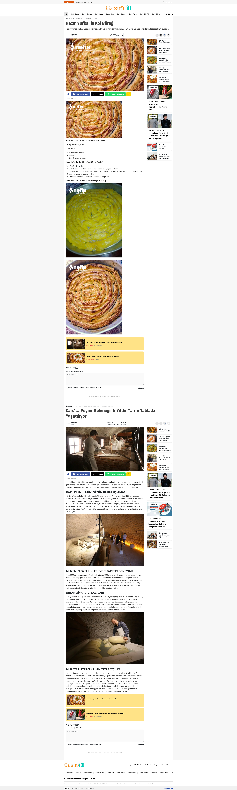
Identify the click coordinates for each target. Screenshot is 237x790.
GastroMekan (156, 14)
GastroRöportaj (121, 772)
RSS (67, 788)
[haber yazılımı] (169, 788)
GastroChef (110, 772)
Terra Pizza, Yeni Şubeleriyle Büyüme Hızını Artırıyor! (164, 545)
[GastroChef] (159, 121)
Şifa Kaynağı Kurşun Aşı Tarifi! (164, 42)
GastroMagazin (87, 14)
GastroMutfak (144, 14)
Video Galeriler (88, 2)
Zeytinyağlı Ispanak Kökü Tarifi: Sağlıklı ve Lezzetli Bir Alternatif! (164, 60)
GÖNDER (141, 388)
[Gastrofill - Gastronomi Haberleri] (74, 765)
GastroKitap (110, 14)
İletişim (165, 2)
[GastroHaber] (159, 92)
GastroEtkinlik (121, 14)
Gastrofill (69, 19)
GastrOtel (166, 14)
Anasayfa (129, 765)
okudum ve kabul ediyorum (84, 387)
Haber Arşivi (169, 765)
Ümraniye (123, 424)
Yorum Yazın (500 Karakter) (74, 371)
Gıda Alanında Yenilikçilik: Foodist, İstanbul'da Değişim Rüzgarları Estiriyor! (163, 147)
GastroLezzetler (99, 772)
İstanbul (123, 422)
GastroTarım (133, 14)
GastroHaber (74, 14)
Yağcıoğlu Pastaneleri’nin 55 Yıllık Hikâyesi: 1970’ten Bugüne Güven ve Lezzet (164, 70)
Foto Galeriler (79, 2)
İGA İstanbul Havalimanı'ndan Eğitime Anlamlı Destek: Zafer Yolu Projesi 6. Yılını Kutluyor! (165, 156)
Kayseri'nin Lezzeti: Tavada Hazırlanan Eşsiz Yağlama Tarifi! (164, 79)
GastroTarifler (78, 19)
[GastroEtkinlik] (159, 509)
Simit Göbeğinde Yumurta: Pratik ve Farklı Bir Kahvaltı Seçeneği (164, 50)
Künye (170, 2)
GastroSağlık (99, 14)
